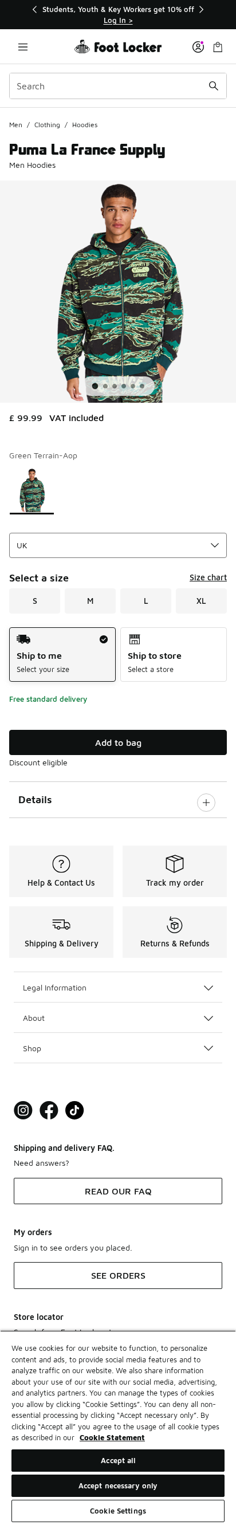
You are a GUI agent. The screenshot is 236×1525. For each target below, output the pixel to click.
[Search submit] (213, 86)
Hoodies (84, 124)
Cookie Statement (112, 1437)
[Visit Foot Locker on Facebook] (49, 1110)
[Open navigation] (23, 46)
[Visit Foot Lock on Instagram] (23, 1110)
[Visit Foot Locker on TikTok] (74, 1110)
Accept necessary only (118, 1485)
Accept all (118, 1460)
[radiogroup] (118, 654)
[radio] (62, 654)
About (34, 1018)
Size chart (208, 577)
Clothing (47, 124)
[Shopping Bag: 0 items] (217, 46)
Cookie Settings (118, 1510)
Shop (32, 1048)
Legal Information (54, 987)
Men (15, 124)
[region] (118, 14)
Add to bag (118, 742)
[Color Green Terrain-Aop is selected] (32, 490)
